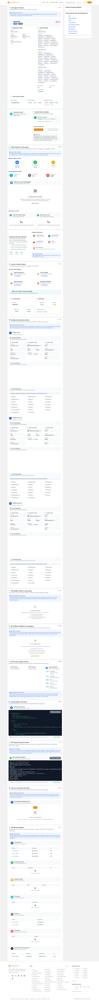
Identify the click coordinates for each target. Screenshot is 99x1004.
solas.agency (16, 21)
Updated (24, 33)
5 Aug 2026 (85, 970)
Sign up (89, 2)
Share (60, 7)
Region (29, 348)
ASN (11, 348)
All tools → (67, 966)
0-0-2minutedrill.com (53, 45)
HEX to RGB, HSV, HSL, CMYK (50, 982)
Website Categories (40, 309)
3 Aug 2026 (85, 972)
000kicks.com (40, 38)
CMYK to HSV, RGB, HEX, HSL (37, 983)
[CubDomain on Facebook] (12, 976)
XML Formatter (71, 28)
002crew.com (46, 45)
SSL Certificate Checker (62, 976)
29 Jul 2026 (77, 977)
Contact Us (44, 999)
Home (43, 2)
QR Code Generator (72, 31)
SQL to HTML (47, 983)
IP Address (40, 30)
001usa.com (40, 43)
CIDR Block (12, 442)
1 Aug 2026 (85, 974)
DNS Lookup (34, 987)
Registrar (12, 30)
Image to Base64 (72, 22)
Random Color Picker (36, 982)
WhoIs (69, 20)
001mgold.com (46, 40)
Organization (12, 352)
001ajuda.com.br (47, 38)
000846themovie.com (49, 54)
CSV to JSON (47, 978)
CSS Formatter (47, 974)
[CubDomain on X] (15, 976)
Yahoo (40, 102)
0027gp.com (40, 45)
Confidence (29, 309)
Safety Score (16, 309)
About (12, 999)
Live (57, 102)
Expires (12, 40)
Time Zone (46, 344)
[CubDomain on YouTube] (18, 976)
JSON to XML (60, 980)
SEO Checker (47, 969)
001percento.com (53, 40)
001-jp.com (40, 40)
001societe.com (47, 42)
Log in (85, 2)
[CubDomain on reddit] (12, 979)
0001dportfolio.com (41, 54)
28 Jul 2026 (85, 977)
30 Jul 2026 (85, 975)
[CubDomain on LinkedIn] (24, 976)
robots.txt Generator (49, 976)
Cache (47, 102)
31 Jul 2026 (77, 975)
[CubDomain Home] (13, 2)
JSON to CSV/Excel (48, 980)
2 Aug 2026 (77, 974)
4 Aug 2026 (77, 972)
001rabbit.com (40, 42)
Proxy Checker (47, 989)
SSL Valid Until (51, 85)
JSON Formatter (61, 974)
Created (12, 33)
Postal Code (47, 442)
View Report (18, 275)
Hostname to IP (48, 987)
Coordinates (30, 352)
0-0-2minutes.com (41, 47)
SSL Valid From (40, 85)
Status (48, 999)
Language (46, 352)
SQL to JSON (34, 985)
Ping (35, 807)
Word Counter (35, 971)
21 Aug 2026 (77, 968)
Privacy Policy (17, 999)
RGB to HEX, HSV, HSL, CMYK (63, 982)
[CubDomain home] (14, 966)
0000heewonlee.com (47, 35)
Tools (47, 2)
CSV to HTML (34, 978)
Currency (46, 348)
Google (30, 102)
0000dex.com (40, 35)
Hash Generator (71, 26)
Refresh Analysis (38, 129)
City (36, 348)
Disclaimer (38, 999)
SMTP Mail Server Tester (37, 991)
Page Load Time (41, 89)
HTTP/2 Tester (35, 980)
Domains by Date (54, 2)
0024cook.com (46, 43)
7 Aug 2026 (85, 968)
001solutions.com (54, 42)
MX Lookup (60, 985)
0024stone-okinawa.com (54, 43)
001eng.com (53, 38)
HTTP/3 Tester (47, 991)
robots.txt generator (72, 33)
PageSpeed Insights (16, 102)
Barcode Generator (36, 989)
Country (29, 344)
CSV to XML (60, 978)
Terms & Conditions (25, 999)
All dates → (74, 980)
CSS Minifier (34, 974)
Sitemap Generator (72, 18)
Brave (76, 989)
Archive (52, 102)
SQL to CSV (60, 983)
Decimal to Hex (61, 987)
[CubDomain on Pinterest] (21, 976)
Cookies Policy (32, 999)
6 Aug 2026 (77, 970)
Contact (61, 2)
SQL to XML (47, 985)
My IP (69, 16)
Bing (35, 102)
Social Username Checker (73, 24)
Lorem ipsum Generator (62, 989)
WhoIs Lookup (47, 971)
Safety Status (14, 302)
